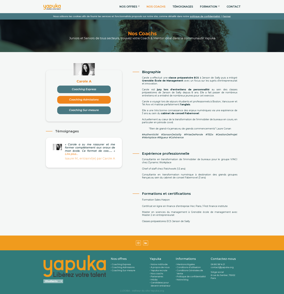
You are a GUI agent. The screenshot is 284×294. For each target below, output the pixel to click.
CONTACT (234, 6)
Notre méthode (159, 264)
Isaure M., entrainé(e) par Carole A (90, 158)
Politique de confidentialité (191, 276)
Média (154, 279)
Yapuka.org (157, 290)
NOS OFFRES (128, 6)
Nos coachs (157, 273)
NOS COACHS (156, 6)
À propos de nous (160, 267)
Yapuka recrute (159, 270)
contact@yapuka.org (222, 267)
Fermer (227, 16)
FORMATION (208, 6)
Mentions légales (186, 264)
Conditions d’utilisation (189, 267)
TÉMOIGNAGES (182, 6)
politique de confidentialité (205, 16)
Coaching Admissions (84, 99)
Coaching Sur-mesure (84, 110)
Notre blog (182, 279)
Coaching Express (84, 89)
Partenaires (157, 276)
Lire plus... (71, 154)
